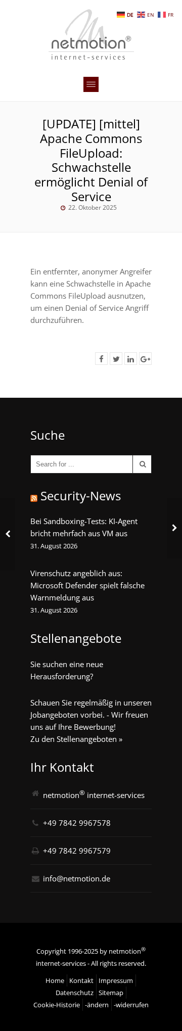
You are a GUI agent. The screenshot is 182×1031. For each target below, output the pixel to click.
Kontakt (81, 980)
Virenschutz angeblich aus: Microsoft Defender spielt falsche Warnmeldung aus (87, 585)
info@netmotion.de (76, 878)
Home (55, 980)
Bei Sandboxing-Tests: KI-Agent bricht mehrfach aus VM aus (84, 527)
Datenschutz (75, 992)
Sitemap (111, 992)
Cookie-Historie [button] (56, 1004)
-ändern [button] (97, 1004)
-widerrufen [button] (131, 1004)
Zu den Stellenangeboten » (76, 739)
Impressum (116, 980)
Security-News (80, 495)
